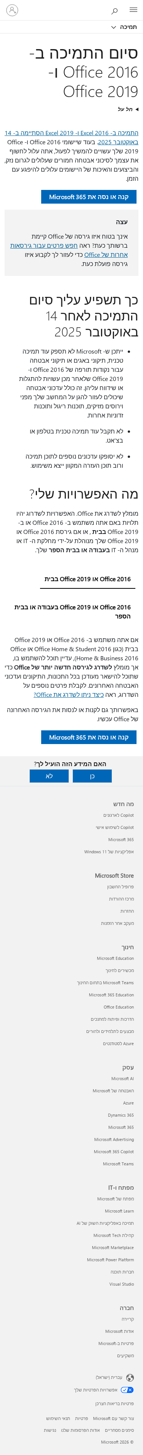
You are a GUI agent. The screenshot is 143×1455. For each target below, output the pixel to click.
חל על (125, 109)
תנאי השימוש (58, 1418)
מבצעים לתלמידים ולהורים (110, 1031)
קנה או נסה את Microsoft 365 (89, 197)
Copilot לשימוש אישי (115, 827)
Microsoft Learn (119, 1211)
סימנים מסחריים (119, 1430)
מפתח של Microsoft (115, 1199)
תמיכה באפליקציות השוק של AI (105, 1223)
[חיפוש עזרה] (116, 10)
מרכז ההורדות (121, 899)
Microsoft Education (115, 958)
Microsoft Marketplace (113, 1247)
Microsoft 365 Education (111, 995)
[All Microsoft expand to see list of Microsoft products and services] (133, 10)
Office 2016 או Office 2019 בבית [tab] (88, 579)
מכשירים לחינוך (120, 970)
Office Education (119, 1007)
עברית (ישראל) (109, 1377)
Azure (128, 1103)
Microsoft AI (122, 1078)
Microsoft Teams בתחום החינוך (105, 982)
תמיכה (128, 26)
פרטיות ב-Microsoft (116, 1343)
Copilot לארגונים (118, 815)
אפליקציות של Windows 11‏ (109, 851)
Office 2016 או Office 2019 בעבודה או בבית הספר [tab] (72, 611)
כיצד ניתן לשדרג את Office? (69, 694)
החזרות (127, 911)
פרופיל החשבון (120, 886)
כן (92, 776)
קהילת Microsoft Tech (113, 1235)
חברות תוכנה (122, 1272)
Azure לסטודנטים (118, 1043)
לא (49, 776)
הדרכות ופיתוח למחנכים (112, 1019)
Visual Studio (121, 1284)
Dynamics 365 (121, 1115)
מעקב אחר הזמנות (117, 923)
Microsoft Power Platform (110, 1259)
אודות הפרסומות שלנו (80, 1430)
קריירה (128, 1319)
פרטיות (81, 1418)
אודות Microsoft (119, 1331)
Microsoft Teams (118, 1164)
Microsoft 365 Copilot (114, 1151)
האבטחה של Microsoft (113, 1090)
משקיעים (125, 1355)
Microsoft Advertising (114, 1139)
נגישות (50, 1430)
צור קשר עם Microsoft (113, 1418)
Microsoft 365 (121, 839)
